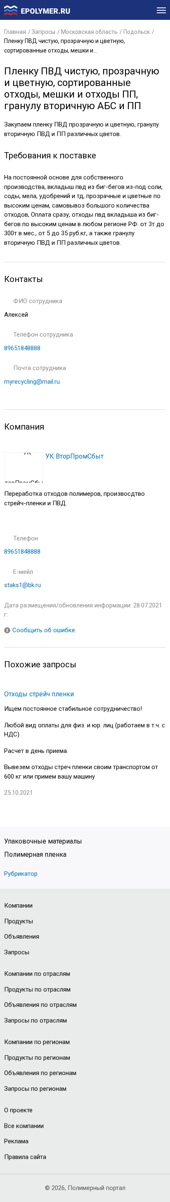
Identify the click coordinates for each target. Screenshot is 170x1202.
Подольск (136, 32)
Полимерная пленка (35, 854)
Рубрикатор (21, 873)
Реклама (16, 1141)
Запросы (43, 32)
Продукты (18, 921)
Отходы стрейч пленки (39, 694)
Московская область (89, 32)
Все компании (24, 1126)
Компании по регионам (37, 1042)
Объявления (21, 936)
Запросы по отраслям (35, 1020)
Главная (15, 32)
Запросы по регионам (35, 1088)
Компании (18, 905)
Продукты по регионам (37, 1057)
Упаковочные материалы (43, 841)
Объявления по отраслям (40, 1004)
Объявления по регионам (40, 1073)
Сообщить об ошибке (43, 630)
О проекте (18, 1110)
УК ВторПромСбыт (74, 456)
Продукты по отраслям (37, 989)
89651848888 (22, 348)
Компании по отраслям (37, 973)
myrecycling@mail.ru (32, 381)
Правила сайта (25, 1157)
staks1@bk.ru (22, 585)
